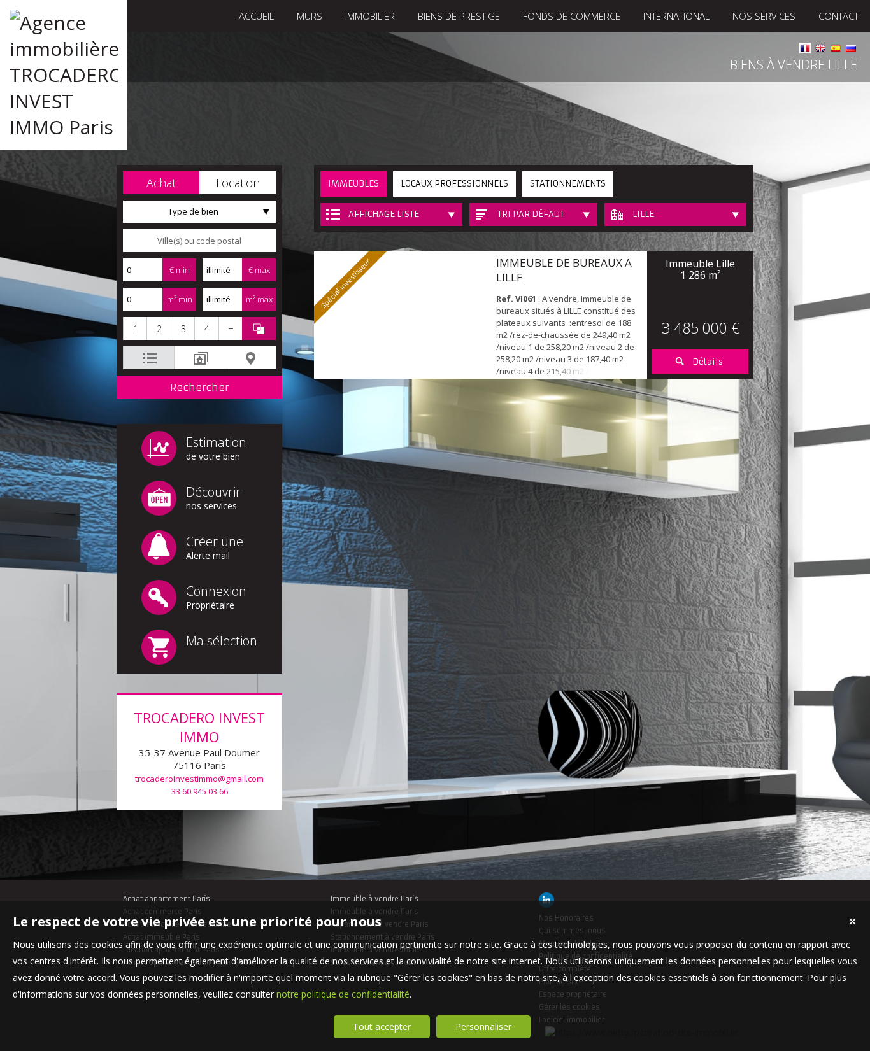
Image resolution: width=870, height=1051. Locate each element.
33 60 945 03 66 (199, 791)
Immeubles (353, 183)
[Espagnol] (835, 50)
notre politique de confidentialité (343, 994)
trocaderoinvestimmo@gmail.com (199, 778)
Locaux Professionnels (454, 183)
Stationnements (568, 183)
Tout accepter (382, 1026)
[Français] (805, 50)
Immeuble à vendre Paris (374, 898)
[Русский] (851, 50)
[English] (820, 50)
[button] (161, 182)
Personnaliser (483, 1026)
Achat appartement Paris (166, 898)
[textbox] (199, 240)
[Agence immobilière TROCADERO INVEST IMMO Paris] (64, 127)
